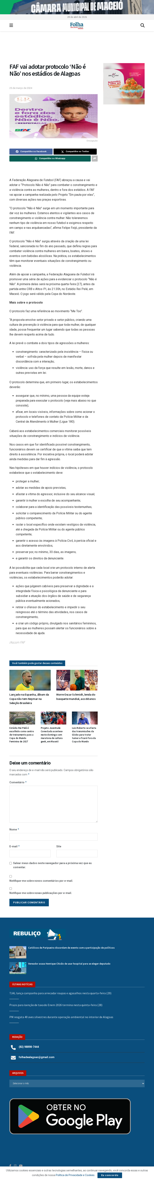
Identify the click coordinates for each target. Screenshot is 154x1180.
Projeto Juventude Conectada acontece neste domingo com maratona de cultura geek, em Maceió (52, 734)
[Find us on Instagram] (15, 1166)
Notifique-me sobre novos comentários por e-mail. (41, 880)
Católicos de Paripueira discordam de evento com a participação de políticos (71, 947)
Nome (14, 829)
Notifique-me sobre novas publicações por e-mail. (40, 892)
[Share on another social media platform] (95, 159)
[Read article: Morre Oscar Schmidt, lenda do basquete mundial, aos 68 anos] (77, 680)
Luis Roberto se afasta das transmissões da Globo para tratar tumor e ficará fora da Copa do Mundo (84, 734)
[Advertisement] (124, 131)
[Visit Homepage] (77, 25)
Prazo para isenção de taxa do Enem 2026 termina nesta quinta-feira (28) (55, 1005)
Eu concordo (109, 1175)
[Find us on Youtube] (21, 1166)
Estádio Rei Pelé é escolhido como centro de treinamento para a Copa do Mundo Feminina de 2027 (21, 734)
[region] (77, 7)
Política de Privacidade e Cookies (75, 1175)
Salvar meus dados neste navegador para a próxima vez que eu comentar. (52, 865)
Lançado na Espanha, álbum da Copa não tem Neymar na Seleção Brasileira (29, 699)
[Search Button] (142, 25)
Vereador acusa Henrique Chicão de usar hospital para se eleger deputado (69, 963)
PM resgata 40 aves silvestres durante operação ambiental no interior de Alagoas (61, 1017)
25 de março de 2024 (20, 88)
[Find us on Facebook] (10, 1166)
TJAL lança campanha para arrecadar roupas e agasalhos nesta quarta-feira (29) (60, 993)
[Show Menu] (11, 25)
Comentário (18, 782)
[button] (77, 49)
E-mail (14, 846)
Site (58, 846)
